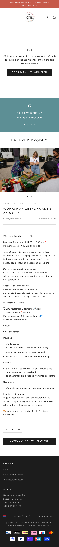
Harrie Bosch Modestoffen (21, 203)
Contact (7, 469)
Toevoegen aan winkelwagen (29, 441)
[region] (29, 111)
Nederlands (45, 516)
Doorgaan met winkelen (29, 72)
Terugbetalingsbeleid (13, 479)
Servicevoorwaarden (13, 474)
